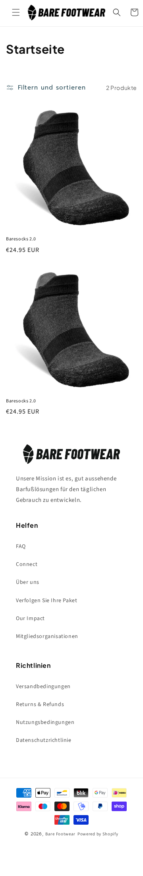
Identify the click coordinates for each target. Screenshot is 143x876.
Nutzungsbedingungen (45, 722)
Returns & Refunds (40, 704)
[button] (16, 12)
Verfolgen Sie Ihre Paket (46, 601)
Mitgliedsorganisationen (47, 636)
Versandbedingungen (43, 687)
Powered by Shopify (97, 834)
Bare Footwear (60, 834)
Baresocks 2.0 (21, 239)
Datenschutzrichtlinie (44, 740)
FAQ (21, 546)
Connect (26, 564)
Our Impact (30, 618)
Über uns (27, 582)
